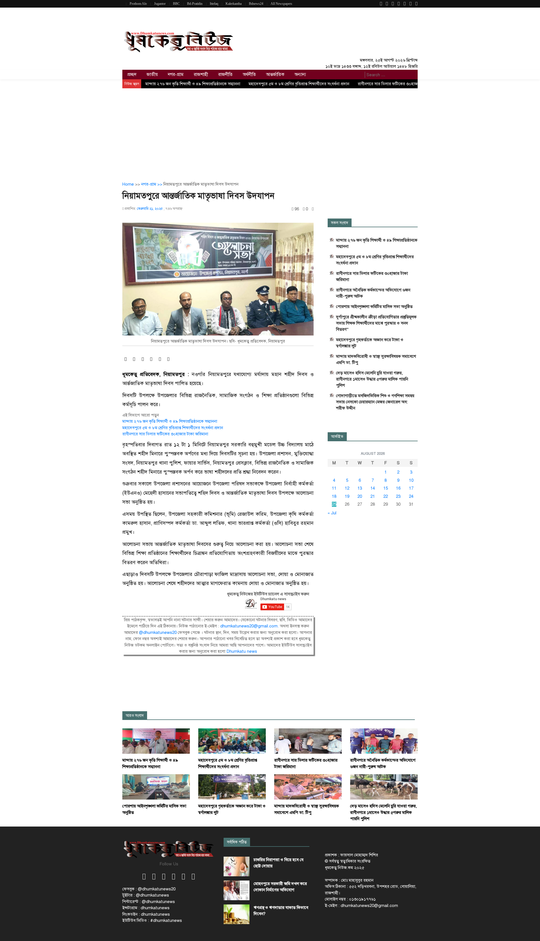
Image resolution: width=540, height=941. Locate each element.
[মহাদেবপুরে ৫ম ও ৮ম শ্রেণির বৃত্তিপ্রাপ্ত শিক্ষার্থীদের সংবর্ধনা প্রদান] (232, 740)
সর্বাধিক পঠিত (237, 842)
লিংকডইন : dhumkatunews (146, 914)
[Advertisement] (270, 130)
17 (411, 488)
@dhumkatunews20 (158, 632)
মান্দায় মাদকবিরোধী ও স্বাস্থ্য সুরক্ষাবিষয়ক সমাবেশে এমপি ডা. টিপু (376, 359)
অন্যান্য (300, 74)
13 (359, 488)
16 (398, 488)
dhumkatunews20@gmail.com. (250, 626)
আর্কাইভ (337, 436)
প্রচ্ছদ (131, 74)
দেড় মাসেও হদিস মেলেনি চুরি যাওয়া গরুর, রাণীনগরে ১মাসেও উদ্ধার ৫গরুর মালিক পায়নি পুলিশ (372, 379)
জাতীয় (152, 74)
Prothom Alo (138, 4)
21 (372, 496)
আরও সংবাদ (135, 715)
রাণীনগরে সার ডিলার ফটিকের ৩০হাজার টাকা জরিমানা (401, 83)
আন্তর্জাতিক (275, 74)
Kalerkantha (234, 4)
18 (334, 496)
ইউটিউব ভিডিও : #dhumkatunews (152, 920)
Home (128, 184)
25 (334, 504)
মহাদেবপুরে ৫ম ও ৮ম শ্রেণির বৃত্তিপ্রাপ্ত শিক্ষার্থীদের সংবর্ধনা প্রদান (299, 83)
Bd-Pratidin (194, 4)
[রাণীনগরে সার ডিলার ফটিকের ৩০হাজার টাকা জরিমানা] (308, 740)
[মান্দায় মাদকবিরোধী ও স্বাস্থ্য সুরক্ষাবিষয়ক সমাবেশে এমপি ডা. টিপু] (308, 786)
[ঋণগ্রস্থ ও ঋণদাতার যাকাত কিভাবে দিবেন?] (236, 914)
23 (398, 496)
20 (359, 496)
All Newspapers (281, 4)
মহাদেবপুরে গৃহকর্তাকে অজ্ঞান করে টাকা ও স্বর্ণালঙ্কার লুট (369, 342)
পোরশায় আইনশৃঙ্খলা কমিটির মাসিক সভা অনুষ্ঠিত (374, 306)
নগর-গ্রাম (176, 74)
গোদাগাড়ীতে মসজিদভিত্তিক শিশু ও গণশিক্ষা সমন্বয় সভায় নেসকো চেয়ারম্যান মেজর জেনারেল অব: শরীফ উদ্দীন (375, 402)
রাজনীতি (225, 74)
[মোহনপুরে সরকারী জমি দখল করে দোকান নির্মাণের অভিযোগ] (236, 890)
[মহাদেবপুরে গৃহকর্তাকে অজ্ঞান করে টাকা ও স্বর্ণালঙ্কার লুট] (232, 786)
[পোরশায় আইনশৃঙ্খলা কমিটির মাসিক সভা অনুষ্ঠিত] (156, 786)
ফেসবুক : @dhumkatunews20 (149, 889)
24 (411, 496)
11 (334, 488)
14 (372, 488)
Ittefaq (214, 4)
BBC (176, 4)
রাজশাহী (201, 74)
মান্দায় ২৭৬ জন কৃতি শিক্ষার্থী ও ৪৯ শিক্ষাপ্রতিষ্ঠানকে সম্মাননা (192, 83)
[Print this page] (313, 209)
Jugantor (160, 4)
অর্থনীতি (249, 74)
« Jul (332, 512)
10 (411, 480)
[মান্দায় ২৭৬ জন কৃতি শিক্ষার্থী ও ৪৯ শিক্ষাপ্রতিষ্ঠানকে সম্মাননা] (156, 740)
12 (347, 488)
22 (385, 496)
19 (347, 496)
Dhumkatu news (241, 651)
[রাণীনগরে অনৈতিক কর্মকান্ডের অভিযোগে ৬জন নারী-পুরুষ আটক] (384, 740)
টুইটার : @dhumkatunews (145, 895)
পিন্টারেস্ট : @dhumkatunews (148, 901)
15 (385, 488)
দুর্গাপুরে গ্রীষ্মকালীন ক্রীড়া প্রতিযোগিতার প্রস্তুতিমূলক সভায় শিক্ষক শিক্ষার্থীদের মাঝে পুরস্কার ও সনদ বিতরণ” (376, 323)
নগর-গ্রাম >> (152, 184)
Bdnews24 (256, 4)
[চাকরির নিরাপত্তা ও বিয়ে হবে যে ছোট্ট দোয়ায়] (236, 866)
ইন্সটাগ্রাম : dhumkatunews (146, 907)
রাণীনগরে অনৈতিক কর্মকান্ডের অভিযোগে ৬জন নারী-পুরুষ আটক (373, 293)
